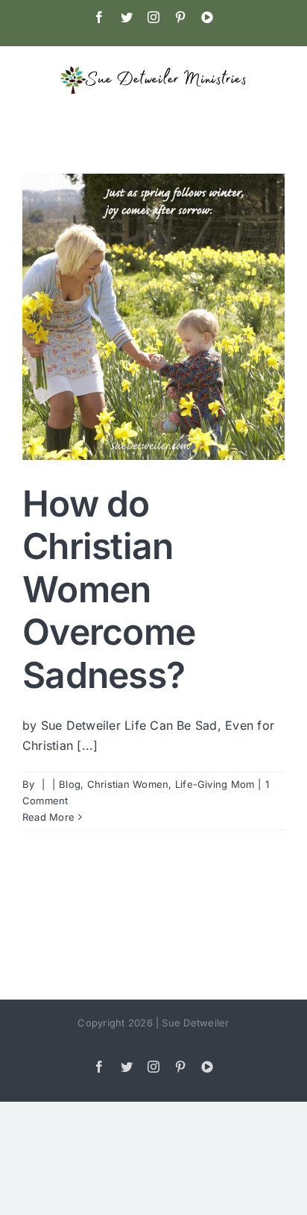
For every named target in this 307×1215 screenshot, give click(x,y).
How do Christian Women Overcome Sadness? (108, 589)
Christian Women (128, 784)
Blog (69, 784)
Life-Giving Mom (215, 784)
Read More (48, 817)
